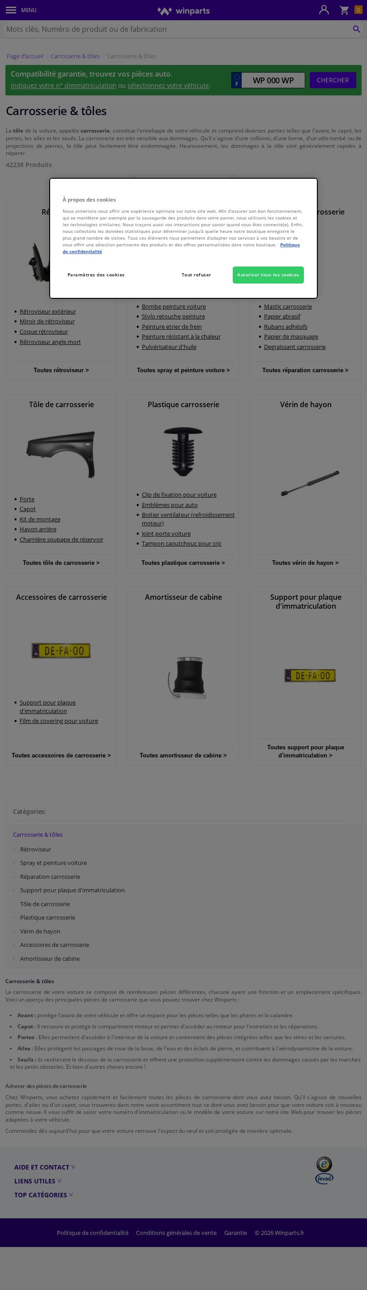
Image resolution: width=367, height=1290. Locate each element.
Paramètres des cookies (96, 274)
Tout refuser (196, 274)
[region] (183, 238)
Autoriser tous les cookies (268, 274)
